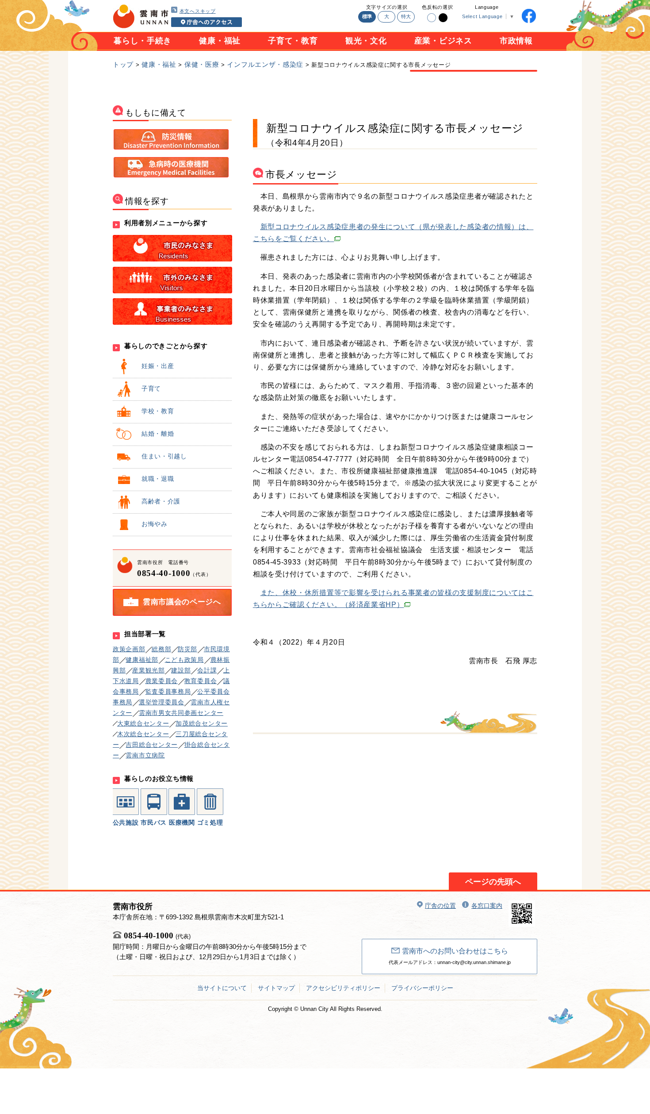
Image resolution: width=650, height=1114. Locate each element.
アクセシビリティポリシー (343, 987)
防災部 (187, 649)
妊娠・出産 (157, 365)
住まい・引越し (164, 456)
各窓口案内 (486, 905)
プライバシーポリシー (422, 987)
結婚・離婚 (157, 433)
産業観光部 (148, 670)
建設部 (181, 670)
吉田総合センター (152, 744)
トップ (123, 64)
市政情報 (516, 40)
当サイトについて (222, 987)
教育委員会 (200, 680)
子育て (151, 388)
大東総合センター (143, 723)
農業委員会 (161, 680)
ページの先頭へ (493, 881)
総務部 (161, 649)
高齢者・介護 (160, 501)
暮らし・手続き (143, 40)
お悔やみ (154, 523)
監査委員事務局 (168, 691)
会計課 (207, 670)
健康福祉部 (142, 659)
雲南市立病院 (145, 755)
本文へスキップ (198, 11)
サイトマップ (276, 987)
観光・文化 (366, 40)
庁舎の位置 (440, 905)
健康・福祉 (220, 40)
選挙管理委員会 (161, 702)
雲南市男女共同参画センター (181, 712)
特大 (406, 16)
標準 (367, 16)
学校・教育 (157, 411)
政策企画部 (129, 649)
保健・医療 (201, 64)
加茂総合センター (202, 723)
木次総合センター (143, 734)
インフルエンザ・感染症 (265, 64)
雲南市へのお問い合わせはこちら (455, 951)
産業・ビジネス (443, 40)
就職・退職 (157, 478)
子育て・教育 (292, 40)
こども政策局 (184, 659)
